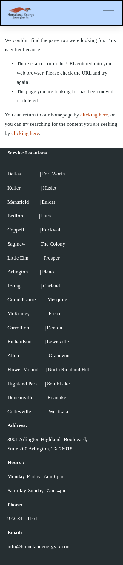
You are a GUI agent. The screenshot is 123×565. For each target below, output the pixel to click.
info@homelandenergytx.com (39, 546)
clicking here (94, 115)
